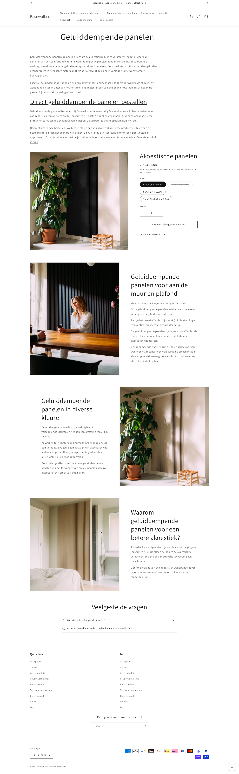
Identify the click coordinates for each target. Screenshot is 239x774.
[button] (66, 19)
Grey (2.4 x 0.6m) (182, 185)
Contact (34, 667)
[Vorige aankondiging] (31, 3)
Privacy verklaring (39, 678)
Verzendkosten (170, 169)
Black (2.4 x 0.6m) (153, 184)
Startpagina (36, 661)
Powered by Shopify (57, 766)
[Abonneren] (145, 726)
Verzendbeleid (37, 673)
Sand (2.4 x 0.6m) (152, 191)
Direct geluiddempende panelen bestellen (88, 101)
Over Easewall (37, 695)
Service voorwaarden (41, 690)
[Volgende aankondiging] (207, 3)
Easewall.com (43, 766)
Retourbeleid (37, 684)
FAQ (32, 707)
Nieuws (34, 701)
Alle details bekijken (151, 234)
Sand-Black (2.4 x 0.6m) (156, 199)
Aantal (143, 206)
